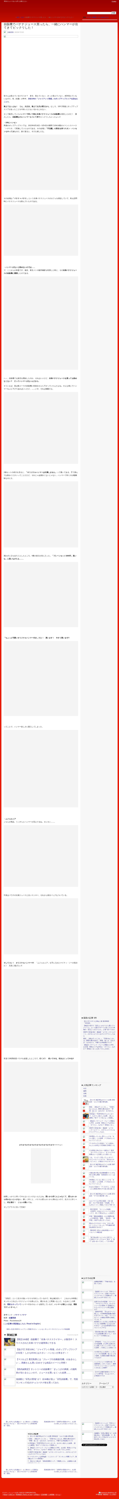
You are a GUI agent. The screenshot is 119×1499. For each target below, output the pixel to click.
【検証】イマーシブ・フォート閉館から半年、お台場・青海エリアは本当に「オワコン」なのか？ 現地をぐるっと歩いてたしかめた (52, 1449)
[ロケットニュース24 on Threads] (101, 1)
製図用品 (105, 1494)
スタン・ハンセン (39, 1329)
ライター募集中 (92, 17)
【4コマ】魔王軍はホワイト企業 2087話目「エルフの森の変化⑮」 (102, 1165)
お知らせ (12, 1494)
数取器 (100, 1494)
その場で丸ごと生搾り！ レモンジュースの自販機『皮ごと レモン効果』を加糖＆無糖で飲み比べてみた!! (105, 1355)
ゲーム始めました (103, 17)
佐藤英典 (11, 32)
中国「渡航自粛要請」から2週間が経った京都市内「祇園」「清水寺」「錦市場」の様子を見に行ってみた (102, 1218)
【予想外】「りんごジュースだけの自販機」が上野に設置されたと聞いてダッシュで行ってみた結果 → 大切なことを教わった (105, 1344)
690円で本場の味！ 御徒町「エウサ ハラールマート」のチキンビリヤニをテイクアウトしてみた (99, 1034)
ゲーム (58, 1494)
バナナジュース (58, 1329)
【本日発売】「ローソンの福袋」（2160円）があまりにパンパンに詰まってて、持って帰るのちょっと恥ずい (102, 1211)
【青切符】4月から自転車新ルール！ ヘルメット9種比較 (101, 1231)
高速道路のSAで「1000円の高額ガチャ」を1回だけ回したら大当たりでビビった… (61, 1422)
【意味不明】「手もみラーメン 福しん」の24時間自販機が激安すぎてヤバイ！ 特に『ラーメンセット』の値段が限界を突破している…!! (105, 1315)
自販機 (67, 1329)
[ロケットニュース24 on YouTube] (108, 1)
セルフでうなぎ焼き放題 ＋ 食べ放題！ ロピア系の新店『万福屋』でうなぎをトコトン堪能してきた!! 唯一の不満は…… (99, 1204)
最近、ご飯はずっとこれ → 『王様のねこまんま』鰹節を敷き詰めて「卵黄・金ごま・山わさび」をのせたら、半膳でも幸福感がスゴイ (52, 1440)
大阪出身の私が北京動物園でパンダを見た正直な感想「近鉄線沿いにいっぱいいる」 (102, 1175)
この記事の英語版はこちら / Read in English (22, 1324)
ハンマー (49, 1329)
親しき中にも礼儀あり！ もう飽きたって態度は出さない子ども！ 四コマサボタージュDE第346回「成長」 (21, 1423)
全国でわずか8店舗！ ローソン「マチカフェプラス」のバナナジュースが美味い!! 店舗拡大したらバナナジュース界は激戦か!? (104, 1305)
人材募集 (51, 1494)
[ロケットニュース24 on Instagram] (103, 1)
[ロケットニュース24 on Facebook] (99, 1)
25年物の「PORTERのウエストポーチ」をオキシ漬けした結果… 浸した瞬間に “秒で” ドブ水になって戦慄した (51, 1444)
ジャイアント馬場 (25, 1329)
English (114, 1)
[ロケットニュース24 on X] (97, 1)
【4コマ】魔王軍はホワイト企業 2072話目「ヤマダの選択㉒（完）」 (102, 1195)
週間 (84, 1091)
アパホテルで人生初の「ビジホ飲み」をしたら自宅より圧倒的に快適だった (102, 1144)
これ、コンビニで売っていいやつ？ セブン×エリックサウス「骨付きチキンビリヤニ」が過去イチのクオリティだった (99, 1160)
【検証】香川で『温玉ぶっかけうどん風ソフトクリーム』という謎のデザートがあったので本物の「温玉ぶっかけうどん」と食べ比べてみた (99, 1027)
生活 (12, 1329)
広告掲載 (44, 1494)
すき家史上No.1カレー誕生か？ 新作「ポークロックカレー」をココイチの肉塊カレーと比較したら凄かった (102, 1152)
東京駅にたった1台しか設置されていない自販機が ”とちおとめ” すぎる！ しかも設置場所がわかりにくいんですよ (105, 1324)
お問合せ (37, 1494)
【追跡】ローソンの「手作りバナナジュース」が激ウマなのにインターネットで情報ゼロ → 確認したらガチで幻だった (105, 1294)
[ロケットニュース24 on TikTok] (106, 1)
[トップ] (14, 17)
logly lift (76, 1334)
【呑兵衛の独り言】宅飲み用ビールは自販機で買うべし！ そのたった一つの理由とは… (105, 1333)
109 (16, 1329)
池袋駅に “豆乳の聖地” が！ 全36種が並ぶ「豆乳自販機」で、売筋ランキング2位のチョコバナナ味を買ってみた (105, 1436)
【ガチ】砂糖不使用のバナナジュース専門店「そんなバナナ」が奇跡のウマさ (104, 1374)
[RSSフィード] (110, 1)
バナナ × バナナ (20, 1315)
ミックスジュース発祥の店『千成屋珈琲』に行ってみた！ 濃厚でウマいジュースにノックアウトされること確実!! (105, 1365)
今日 (84, 1088)
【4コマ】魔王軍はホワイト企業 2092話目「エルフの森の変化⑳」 (52, 1436)
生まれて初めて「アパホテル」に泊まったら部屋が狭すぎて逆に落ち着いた (102, 1188)
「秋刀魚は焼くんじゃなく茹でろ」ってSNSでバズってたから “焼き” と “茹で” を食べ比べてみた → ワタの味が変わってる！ (99, 1240)
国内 (8, 1329)
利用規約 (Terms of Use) (24, 1494)
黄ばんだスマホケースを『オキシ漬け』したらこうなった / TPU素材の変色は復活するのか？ (102, 1225)
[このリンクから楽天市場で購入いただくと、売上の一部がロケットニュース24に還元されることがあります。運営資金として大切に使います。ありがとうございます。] (95, 1)
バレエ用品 (112, 1494)
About (5, 1494)
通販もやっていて (14, 1304)
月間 (84, 1093)
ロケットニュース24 (27, 8)
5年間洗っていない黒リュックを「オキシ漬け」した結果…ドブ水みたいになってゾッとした (102, 1138)
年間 (84, 1096)
